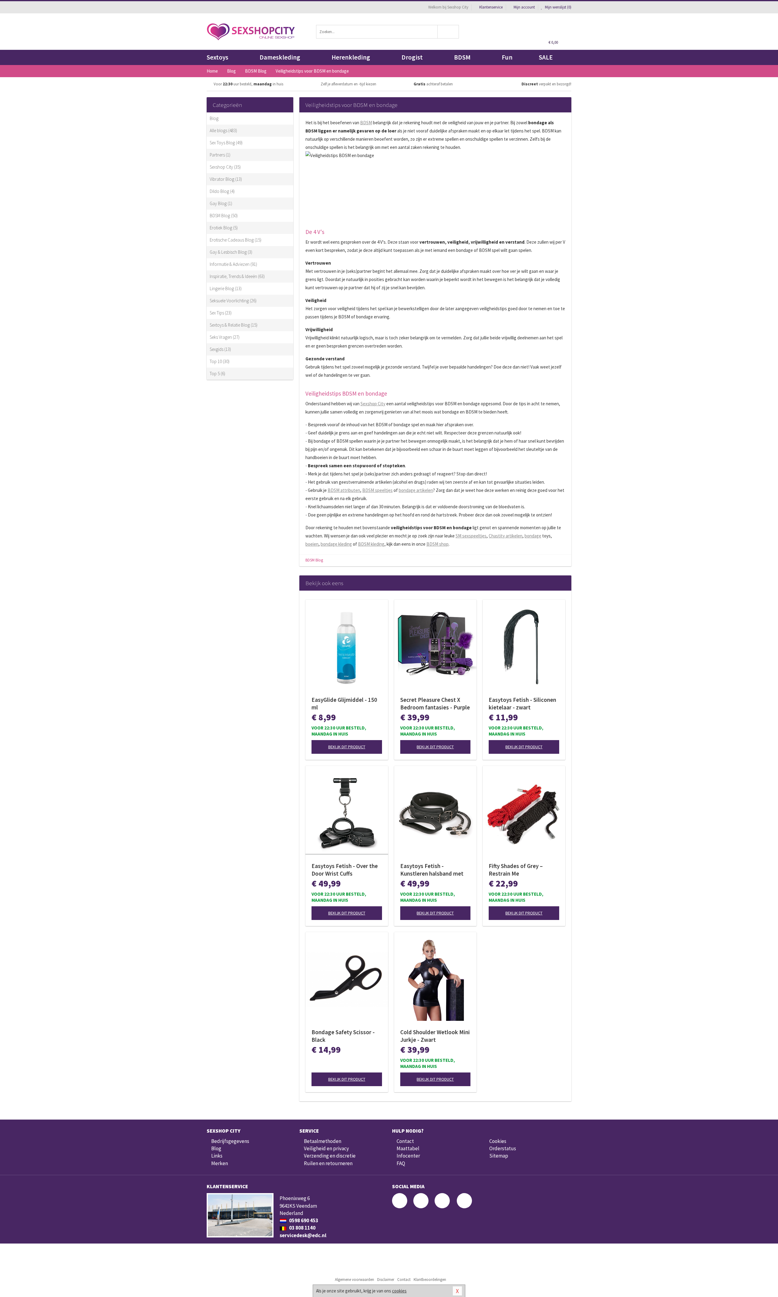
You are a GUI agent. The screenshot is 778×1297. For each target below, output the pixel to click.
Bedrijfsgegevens (230, 1141)
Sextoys (217, 57)
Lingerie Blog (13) (226, 288)
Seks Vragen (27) (224, 337)
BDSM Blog (314, 560)
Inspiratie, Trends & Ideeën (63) (237, 276)
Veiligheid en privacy (326, 1148)
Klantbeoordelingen (430, 1279)
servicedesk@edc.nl (303, 1235)
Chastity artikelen (505, 536)
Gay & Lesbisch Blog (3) (231, 252)
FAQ (401, 1163)
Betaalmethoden (322, 1141)
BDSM (462, 57)
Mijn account (524, 7)
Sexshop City (372, 404)
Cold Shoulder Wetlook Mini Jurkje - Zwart (435, 1035)
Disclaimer (385, 1279)
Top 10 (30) (219, 361)
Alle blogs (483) (223, 130)
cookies (399, 1291)
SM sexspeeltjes (471, 536)
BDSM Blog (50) (224, 215)
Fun (507, 57)
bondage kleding (336, 544)
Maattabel (408, 1148)
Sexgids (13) (220, 349)
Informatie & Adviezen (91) (233, 264)
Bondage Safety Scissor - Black (343, 1035)
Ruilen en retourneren (328, 1163)
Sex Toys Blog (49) (226, 143)
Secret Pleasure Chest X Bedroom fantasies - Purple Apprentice (435, 703)
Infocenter (408, 1155)
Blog (214, 118)
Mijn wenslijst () (557, 7)
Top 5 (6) (217, 373)
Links (216, 1155)
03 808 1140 (301, 1227)
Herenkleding (351, 57)
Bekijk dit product (346, 747)
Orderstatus (502, 1148)
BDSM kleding (371, 544)
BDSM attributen (344, 490)
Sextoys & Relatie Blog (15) (233, 325)
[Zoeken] (448, 32)
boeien (311, 544)
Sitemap (498, 1155)
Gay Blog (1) (221, 203)
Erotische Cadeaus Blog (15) (235, 240)
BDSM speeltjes (377, 490)
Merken (219, 1163)
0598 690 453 (303, 1220)
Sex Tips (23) (221, 313)
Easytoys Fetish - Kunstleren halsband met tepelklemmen (431, 869)
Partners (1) (220, 155)
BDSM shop (437, 544)
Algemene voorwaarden (354, 1279)
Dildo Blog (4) (222, 191)
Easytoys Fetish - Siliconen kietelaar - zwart (522, 703)
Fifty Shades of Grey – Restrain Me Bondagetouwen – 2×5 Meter (517, 869)
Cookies (497, 1141)
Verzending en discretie (330, 1155)
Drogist (412, 57)
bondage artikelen (416, 490)
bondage (533, 536)
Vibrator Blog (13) (226, 179)
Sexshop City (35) (225, 167)
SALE (546, 57)
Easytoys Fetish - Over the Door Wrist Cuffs (345, 869)
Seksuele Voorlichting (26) (233, 301)
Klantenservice (491, 7)
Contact (405, 1141)
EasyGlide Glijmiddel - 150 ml (344, 703)
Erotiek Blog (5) (224, 228)
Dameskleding (280, 57)
